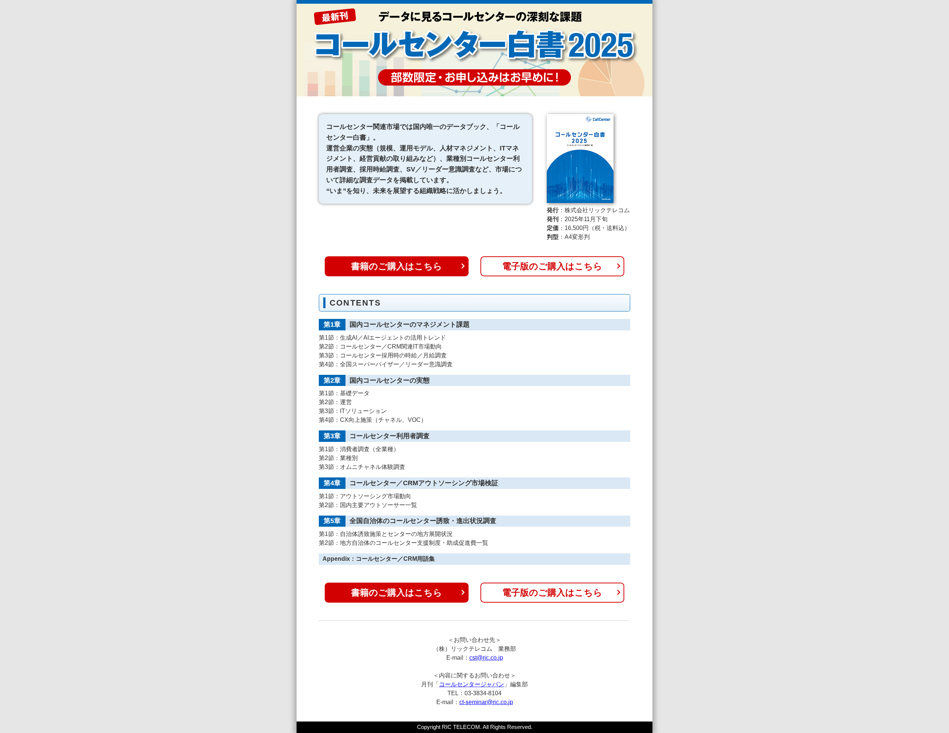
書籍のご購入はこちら (396, 266)
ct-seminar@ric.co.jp (486, 702)
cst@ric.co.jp (486, 657)
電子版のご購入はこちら (552, 266)
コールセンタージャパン (471, 684)
